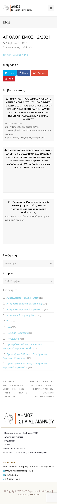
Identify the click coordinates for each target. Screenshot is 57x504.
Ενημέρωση (9, 440)
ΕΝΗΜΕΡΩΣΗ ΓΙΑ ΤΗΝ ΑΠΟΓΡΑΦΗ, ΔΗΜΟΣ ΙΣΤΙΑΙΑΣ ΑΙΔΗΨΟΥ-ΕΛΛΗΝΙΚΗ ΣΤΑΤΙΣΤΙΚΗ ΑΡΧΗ (42, 389)
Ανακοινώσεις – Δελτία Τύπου (23, 297)
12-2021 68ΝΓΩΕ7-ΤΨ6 (16, 54)
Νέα (9, 326)
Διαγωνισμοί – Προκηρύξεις (21, 315)
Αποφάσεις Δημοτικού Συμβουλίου (25, 309)
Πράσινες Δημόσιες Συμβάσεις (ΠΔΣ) (21, 433)
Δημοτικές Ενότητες (13, 436)
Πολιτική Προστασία (18, 332)
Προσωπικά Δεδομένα (14, 448)
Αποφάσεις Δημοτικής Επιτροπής (24, 303)
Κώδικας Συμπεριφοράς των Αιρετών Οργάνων (26, 452)
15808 (7, 444)
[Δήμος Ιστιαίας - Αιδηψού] (17, 7)
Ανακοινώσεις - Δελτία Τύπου (20, 47)
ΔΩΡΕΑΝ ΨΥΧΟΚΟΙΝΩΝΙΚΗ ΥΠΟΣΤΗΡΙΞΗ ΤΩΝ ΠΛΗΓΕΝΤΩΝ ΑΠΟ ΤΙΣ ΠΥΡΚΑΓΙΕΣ (15, 389)
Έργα (9, 321)
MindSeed (35, 494)
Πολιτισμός (13, 338)
